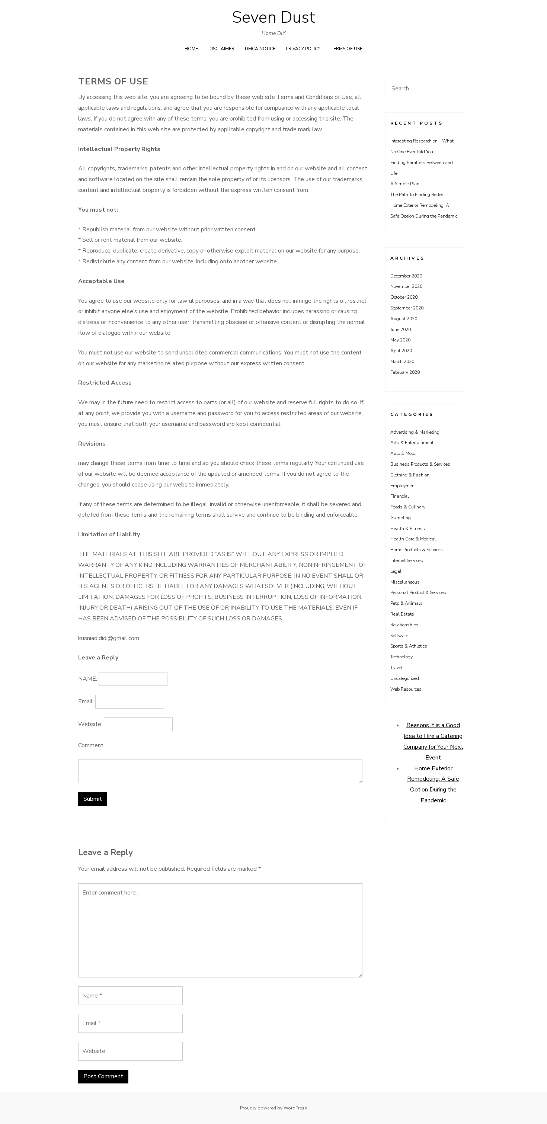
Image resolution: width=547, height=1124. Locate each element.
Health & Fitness (407, 529)
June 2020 (400, 330)
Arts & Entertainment (412, 443)
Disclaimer (221, 49)
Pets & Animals (406, 603)
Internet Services (406, 560)
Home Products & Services (416, 550)
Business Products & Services (420, 464)
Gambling (400, 518)
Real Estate (402, 614)
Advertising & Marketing (414, 432)
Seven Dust (273, 17)
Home (191, 49)
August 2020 (403, 319)
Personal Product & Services (418, 592)
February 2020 (405, 372)
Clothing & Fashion (409, 475)
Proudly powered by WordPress (273, 1108)
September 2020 (406, 308)
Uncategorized (404, 678)
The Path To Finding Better (416, 194)
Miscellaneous (405, 582)
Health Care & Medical (413, 539)
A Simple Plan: (405, 184)
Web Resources (406, 689)
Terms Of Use (346, 49)
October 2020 (404, 297)
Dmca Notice (260, 49)
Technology (401, 657)
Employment (403, 486)
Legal (396, 571)
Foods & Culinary (407, 507)
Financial (399, 496)
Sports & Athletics (408, 646)
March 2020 (402, 362)
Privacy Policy (303, 49)
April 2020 (401, 351)
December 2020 (406, 276)
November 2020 (406, 286)
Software (399, 636)
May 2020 (400, 340)
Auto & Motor (403, 453)
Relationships (404, 625)
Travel (396, 668)
